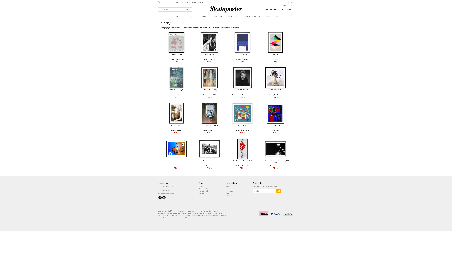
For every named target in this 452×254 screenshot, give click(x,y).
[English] (286, 5)
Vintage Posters (252, 16)
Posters (176, 16)
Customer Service (196, 2)
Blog (186, 2)
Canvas (202, 16)
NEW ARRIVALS (218, 16)
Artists (189, 16)
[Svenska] (284, 5)
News (228, 189)
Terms (201, 187)
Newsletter (230, 191)
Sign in (201, 193)
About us (179, 2)
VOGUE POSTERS (272, 16)
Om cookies (230, 195)
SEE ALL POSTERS (234, 16)
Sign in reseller (204, 191)
